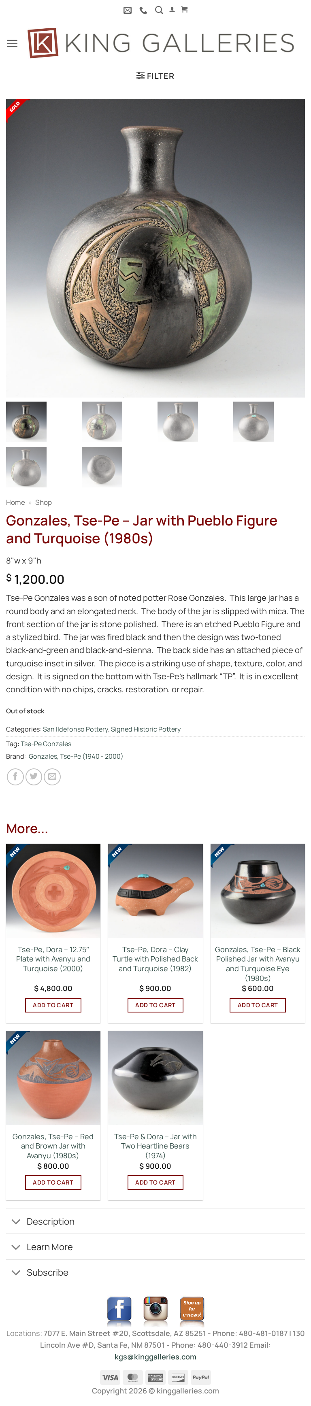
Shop (43, 502)
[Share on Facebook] (15, 776)
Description (51, 1221)
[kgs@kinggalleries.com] (129, 10)
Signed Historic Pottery (146, 729)
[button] (172, 9)
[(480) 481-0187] (144, 10)
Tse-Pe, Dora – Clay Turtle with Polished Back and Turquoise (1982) (155, 959)
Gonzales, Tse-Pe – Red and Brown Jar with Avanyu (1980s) (53, 1146)
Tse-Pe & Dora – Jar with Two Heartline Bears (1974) (155, 1146)
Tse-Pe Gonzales (46, 743)
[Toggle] (16, 1222)
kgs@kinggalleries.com (155, 1356)
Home (15, 502)
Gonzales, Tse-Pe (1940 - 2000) (76, 756)
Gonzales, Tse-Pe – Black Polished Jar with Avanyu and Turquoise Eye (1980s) (257, 964)
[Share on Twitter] (34, 776)
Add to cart (53, 1005)
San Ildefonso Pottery (75, 729)
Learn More (50, 1246)
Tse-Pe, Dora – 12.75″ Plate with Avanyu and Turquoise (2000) (53, 959)
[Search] (159, 10)
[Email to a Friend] (52, 776)
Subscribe (47, 1272)
